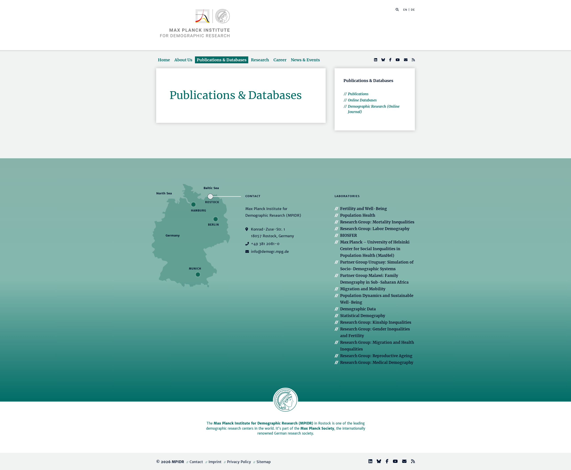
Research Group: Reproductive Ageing (376, 355)
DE (413, 9)
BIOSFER (348, 235)
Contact (196, 462)
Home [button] (164, 59)
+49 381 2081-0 (265, 243)
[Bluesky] (383, 60)
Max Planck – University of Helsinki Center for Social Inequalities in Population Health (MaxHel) (375, 249)
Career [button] (279, 59)
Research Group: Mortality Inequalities (377, 222)
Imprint (215, 462)
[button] (397, 9)
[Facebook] (389, 60)
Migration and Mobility (362, 289)
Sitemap (264, 462)
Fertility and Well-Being (363, 208)
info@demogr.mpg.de (270, 251)
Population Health (357, 215)
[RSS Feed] (413, 60)
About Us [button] (183, 59)
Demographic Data (358, 309)
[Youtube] (397, 60)
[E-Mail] (405, 60)
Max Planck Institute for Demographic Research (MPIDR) (263, 423)
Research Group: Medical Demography (376, 362)
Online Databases (362, 100)
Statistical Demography (362, 315)
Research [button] (260, 59)
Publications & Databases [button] (221, 59)
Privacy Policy (239, 462)
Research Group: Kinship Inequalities (375, 322)
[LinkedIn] (375, 60)
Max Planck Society (317, 428)
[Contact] (403, 462)
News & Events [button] (305, 59)
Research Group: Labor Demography (375, 228)
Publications (358, 94)
